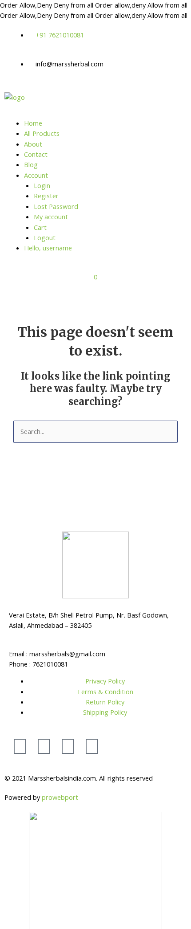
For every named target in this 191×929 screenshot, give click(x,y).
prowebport (60, 797)
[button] (95, 114)
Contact (36, 154)
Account (36, 175)
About (33, 143)
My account (51, 216)
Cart (40, 227)
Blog (31, 164)
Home (33, 123)
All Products (42, 133)
